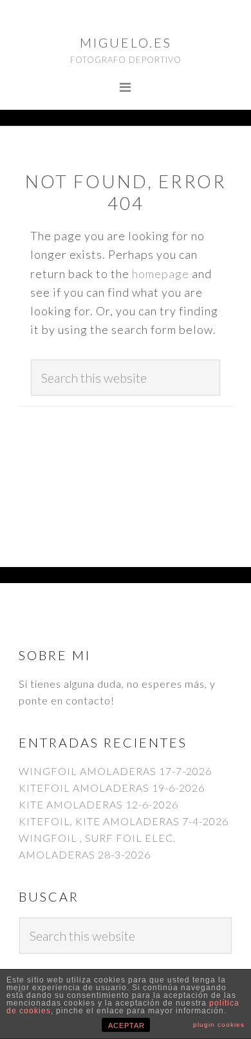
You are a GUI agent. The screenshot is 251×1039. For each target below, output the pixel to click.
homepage (160, 273)
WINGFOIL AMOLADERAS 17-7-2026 (115, 771)
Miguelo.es (126, 42)
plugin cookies (219, 1024)
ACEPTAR (126, 1025)
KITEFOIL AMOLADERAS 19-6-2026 (112, 787)
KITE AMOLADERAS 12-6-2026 (98, 804)
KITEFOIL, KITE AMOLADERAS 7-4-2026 (123, 821)
